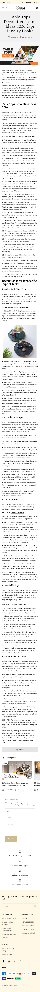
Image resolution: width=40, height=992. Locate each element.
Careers (5, 938)
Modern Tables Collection (15, 674)
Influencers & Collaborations (7, 929)
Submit (10, 839)
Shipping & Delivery (28, 929)
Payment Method (28, 926)
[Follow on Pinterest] (14, 961)
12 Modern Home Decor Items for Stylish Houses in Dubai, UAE (15, 784)
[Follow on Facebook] (3, 961)
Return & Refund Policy (8, 949)
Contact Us (26, 918)
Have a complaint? (28, 933)
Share (21, 750)
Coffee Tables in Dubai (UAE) (18, 307)
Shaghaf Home (7, 128)
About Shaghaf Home (9, 918)
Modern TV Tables (17, 513)
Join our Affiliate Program (7, 923)
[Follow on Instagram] (9, 961)
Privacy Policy (15, 805)
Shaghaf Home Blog (9, 934)
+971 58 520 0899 (28, 922)
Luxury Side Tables (19, 604)
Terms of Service (26, 805)
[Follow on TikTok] (19, 961)
